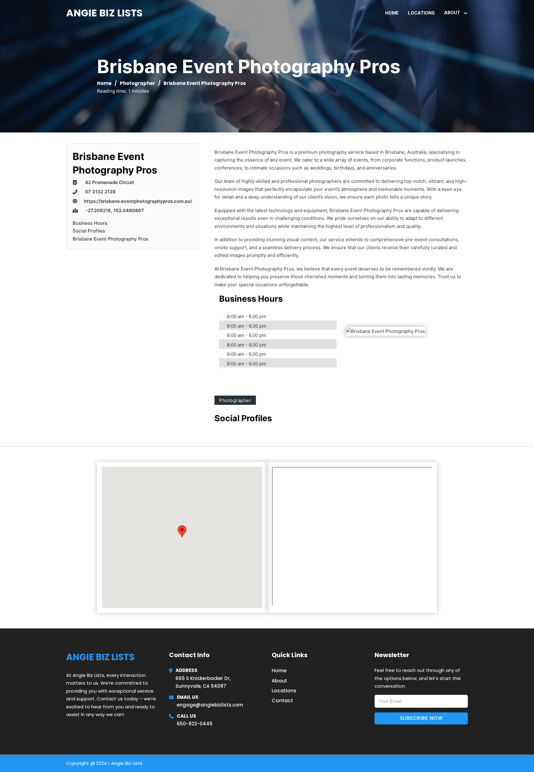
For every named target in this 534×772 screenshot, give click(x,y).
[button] (182, 531)
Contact (282, 700)
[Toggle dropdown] (465, 13)
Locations (421, 13)
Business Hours (90, 223)
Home (392, 13)
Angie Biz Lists (104, 13)
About (279, 680)
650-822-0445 (195, 723)
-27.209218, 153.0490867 (115, 210)
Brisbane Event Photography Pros (110, 239)
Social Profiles (89, 231)
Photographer (137, 83)
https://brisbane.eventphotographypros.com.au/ (138, 201)
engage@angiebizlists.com (210, 705)
